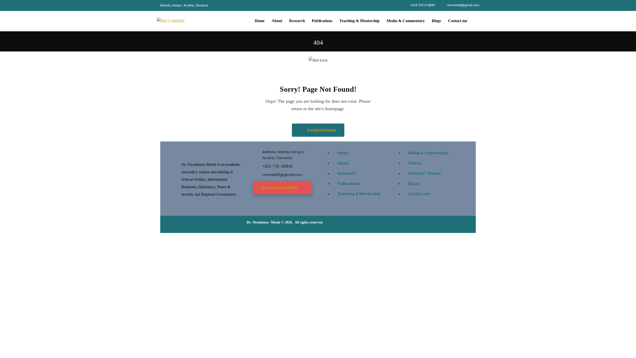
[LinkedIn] (231, 5)
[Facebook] (214, 5)
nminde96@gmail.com (463, 5)
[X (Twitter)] (223, 5)
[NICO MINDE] (171, 21)
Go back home (321, 130)
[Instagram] (240, 5)
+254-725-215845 (422, 5)
